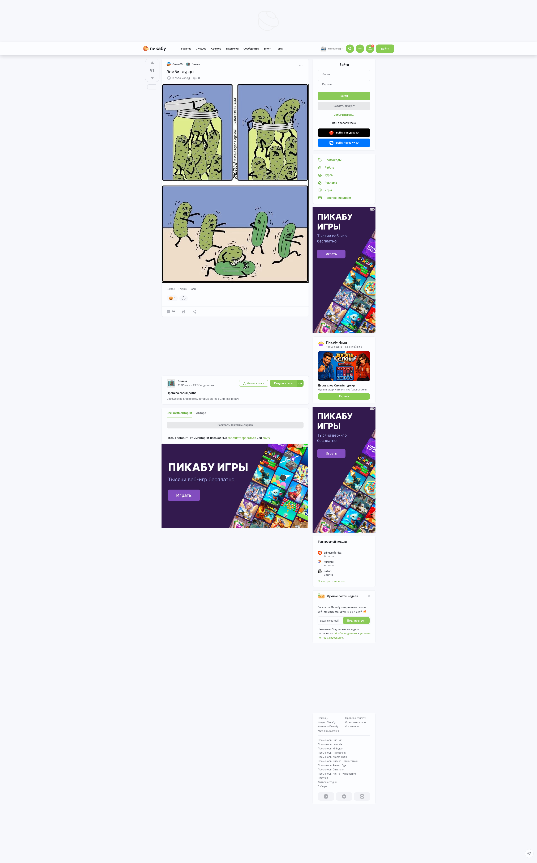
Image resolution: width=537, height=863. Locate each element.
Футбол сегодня (327, 782)
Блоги (267, 48)
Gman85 (177, 64)
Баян (193, 289)
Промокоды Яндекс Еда (332, 765)
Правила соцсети (355, 718)
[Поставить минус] (152, 78)
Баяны (182, 381)
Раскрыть (235, 425)
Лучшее (201, 48)
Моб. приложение (328, 730)
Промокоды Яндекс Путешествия (338, 761)
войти (266, 438)
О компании (352, 726)
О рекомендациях (355, 722)
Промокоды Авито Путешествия (337, 773)
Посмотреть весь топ (331, 581)
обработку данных (345, 633)
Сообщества (251, 48)
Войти (385, 48)
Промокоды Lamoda (330, 744)
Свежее (216, 48)
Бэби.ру (322, 786)
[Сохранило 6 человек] (183, 311)
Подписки (232, 48)
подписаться (356, 620)
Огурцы (182, 289)
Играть (344, 396)
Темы (279, 48)
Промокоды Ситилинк (331, 769)
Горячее (186, 48)
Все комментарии (179, 413)
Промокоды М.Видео (330, 748)
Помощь (323, 718)
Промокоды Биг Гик (329, 740)
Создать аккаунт (344, 105)
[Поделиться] (194, 311)
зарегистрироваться (242, 438)
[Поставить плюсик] (152, 62)
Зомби (171, 289)
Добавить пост (253, 383)
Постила (323, 778)
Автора (201, 413)
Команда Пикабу (328, 726)
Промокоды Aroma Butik (332, 757)
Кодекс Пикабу (327, 722)
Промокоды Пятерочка (332, 752)
